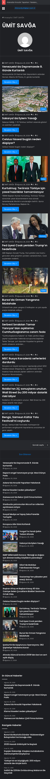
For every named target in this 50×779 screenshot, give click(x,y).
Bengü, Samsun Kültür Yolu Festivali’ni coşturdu (20, 419)
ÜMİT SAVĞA (25, 50)
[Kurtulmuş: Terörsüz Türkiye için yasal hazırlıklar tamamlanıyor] (10, 612)
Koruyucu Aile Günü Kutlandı (16, 524)
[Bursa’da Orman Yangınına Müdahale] (10, 637)
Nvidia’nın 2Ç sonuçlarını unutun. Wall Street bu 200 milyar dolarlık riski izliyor (24, 392)
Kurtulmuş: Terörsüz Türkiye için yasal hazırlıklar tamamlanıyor (23, 190)
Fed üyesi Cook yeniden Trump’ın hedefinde (30, 622)
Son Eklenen (25, 454)
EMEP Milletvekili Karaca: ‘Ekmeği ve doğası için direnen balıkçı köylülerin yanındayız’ (23, 556)
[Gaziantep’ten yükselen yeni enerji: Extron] (10, 580)
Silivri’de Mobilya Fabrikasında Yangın (29, 566)
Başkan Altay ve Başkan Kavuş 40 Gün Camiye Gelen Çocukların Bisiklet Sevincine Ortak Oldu (24, 591)
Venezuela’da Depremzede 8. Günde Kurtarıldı (22, 68)
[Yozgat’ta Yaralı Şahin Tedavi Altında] (10, 535)
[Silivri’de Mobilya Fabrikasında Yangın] (10, 569)
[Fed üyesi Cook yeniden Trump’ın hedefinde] (10, 625)
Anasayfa (8, 17)
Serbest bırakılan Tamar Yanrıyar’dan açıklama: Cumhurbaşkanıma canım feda (23, 328)
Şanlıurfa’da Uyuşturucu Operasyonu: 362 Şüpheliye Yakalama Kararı (23, 646)
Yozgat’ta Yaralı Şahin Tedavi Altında (30, 532)
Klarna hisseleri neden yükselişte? (19, 490)
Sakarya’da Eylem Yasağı (19, 118)
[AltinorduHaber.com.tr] (25, 8)
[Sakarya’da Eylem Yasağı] (10, 547)
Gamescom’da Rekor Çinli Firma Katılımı (22, 497)
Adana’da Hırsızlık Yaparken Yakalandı (22, 2)
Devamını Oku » (10, 82)
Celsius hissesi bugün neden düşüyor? (21, 601)
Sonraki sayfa (38, 445)
